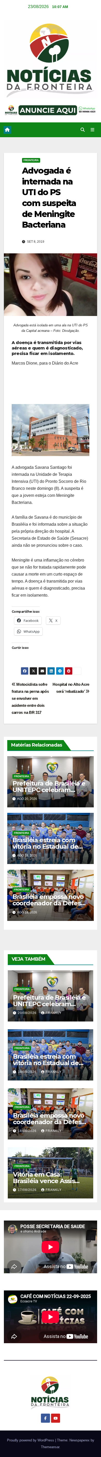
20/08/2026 (28, 1013)
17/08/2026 (28, 1190)
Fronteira (31, 160)
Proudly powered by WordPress (31, 1440)
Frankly (54, 1013)
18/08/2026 (28, 1131)
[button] (83, 130)
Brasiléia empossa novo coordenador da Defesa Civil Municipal (48, 903)
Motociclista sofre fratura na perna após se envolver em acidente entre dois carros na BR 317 (30, 698)
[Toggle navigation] (92, 130)
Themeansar (50, 1447)
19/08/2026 (28, 1072)
